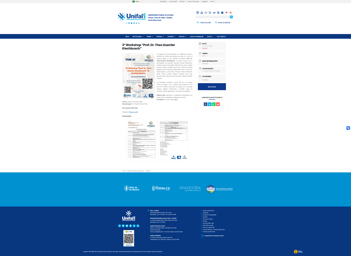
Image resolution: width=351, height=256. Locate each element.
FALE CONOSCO (221, 36)
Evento (206, 80)
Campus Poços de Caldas (135, 170)
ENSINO (149, 36)
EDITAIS (209, 36)
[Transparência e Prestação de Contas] (202, 235)
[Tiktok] (136, 23)
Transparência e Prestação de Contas (214, 235)
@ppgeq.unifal (133, 112)
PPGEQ (148, 170)
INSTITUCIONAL (137, 36)
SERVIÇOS (182, 36)
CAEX (175, 100)
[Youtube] (131, 23)
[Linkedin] (130, 225)
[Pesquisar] (231, 17)
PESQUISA (159, 36)
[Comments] (139, 23)
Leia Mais (205, 63)
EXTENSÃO (170, 36)
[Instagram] (126, 23)
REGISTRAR (212, 87)
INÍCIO (127, 36)
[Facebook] (129, 23)
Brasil (137, 1)
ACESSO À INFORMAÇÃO (197, 36)
